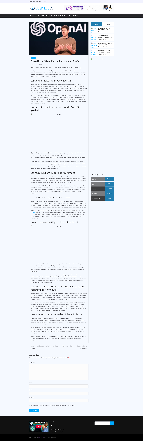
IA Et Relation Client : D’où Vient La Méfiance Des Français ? (74, 347)
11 (109, 188)
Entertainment (96, 199)
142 (109, 184)
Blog (93, 184)
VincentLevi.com (55, 426)
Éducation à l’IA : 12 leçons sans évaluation (105, 43)
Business (94, 189)
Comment (32, 362)
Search (112, 423)
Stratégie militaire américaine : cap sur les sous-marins (104, 36)
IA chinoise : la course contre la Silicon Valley (104, 51)
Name (31, 383)
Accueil (32, 15)
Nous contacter (73, 15)
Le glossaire (40, 15)
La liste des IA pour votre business (56, 15)
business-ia (41, 437)
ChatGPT (33, 212)
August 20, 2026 (103, 47)
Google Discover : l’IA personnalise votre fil (104, 28)
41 (109, 193)
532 (109, 179)
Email (31, 390)
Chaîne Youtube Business (58, 430)
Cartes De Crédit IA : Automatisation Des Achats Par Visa (44, 347)
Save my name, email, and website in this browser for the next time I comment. (53, 405)
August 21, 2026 (103, 32)
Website (31, 397)
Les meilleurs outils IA (57, 432)
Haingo (40, 64)
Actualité (33, 57)
